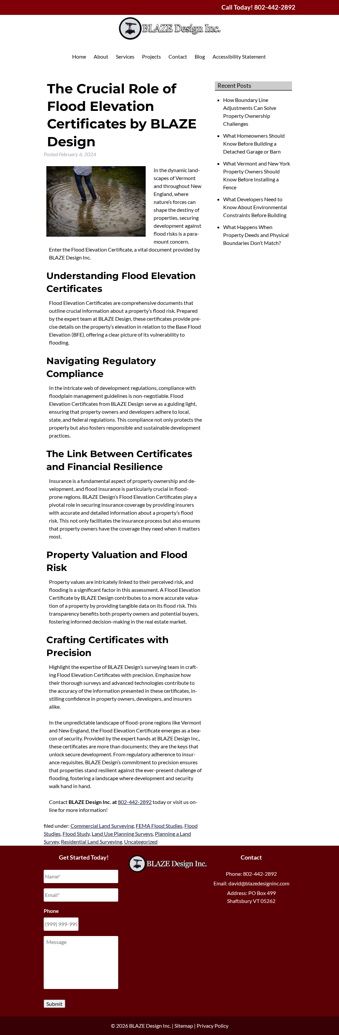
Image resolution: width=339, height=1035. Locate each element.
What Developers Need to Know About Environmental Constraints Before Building (255, 207)
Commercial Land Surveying (102, 826)
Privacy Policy (212, 1025)
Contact (178, 56)
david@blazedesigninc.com (258, 883)
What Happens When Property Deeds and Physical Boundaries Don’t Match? (256, 235)
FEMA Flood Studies (159, 826)
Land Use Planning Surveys (122, 833)
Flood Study (76, 833)
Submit (54, 1004)
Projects (151, 56)
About (101, 56)
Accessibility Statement (239, 56)
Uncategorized (141, 841)
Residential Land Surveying (91, 841)
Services (125, 56)
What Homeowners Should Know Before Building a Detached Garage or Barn (254, 143)
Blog (200, 56)
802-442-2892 (135, 802)
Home (79, 56)
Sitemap (183, 1025)
